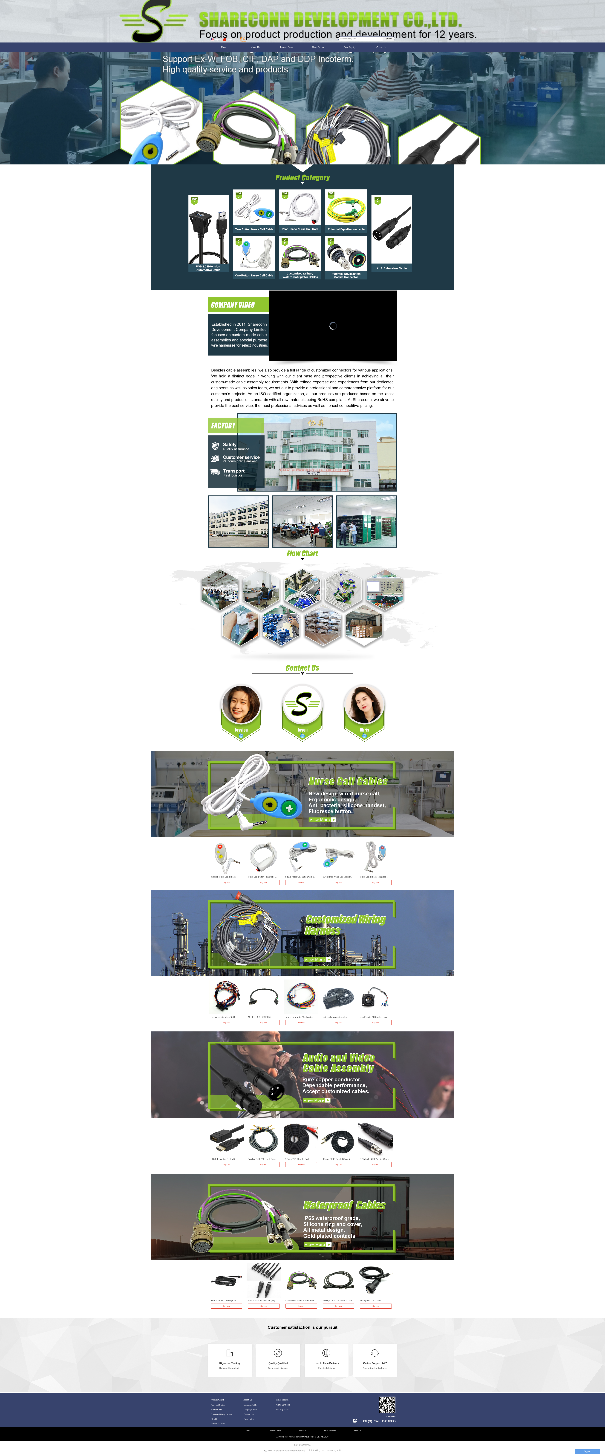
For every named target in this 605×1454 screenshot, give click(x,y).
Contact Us (381, 47)
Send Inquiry (350, 47)
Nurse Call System (218, 1405)
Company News (283, 1405)
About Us (255, 47)
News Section (318, 47)
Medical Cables (216, 1410)
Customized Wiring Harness (221, 1414)
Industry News (282, 1410)
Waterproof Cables (218, 1424)
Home (223, 47)
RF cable (214, 1419)
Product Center (287, 47)
